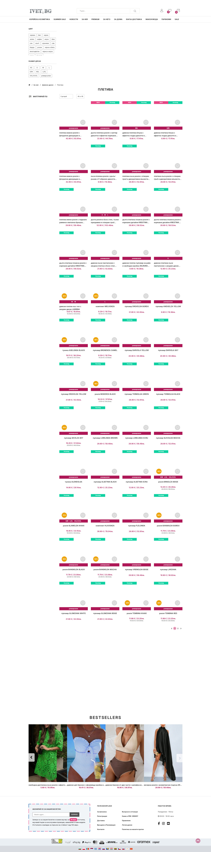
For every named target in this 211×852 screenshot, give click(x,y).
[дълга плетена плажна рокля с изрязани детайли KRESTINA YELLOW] (136, 202)
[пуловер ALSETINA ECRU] (136, 464)
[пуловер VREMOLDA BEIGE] (136, 552)
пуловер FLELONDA (136, 526)
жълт (37, 43)
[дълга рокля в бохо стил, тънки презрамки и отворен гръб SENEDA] (105, 202)
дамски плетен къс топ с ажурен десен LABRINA (70, 307)
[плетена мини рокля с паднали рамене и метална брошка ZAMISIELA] (73, 202)
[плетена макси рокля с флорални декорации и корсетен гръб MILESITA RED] (73, 115)
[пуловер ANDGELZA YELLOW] (168, 289)
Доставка (101, 820)
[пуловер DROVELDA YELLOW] (73, 377)
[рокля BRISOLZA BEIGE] (168, 464)
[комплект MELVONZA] (105, 289)
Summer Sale (60, 19)
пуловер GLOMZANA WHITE (73, 613)
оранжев (45, 43)
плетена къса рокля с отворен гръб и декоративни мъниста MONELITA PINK (135, 177)
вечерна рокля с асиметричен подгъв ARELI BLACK (166, 785)
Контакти (100, 829)
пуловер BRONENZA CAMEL (105, 350)
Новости (73, 19)
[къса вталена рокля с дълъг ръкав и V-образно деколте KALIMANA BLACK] (105, 159)
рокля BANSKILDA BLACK (74, 569)
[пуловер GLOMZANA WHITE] (73, 596)
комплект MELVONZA (105, 306)
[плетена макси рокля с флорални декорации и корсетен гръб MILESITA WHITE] (73, 159)
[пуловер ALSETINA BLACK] (105, 464)
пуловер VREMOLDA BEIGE (136, 569)
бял (39, 35)
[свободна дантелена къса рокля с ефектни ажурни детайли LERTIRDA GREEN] (48, 753)
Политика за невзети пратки (133, 829)
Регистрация (102, 816)
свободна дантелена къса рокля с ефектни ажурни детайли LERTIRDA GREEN (62, 785)
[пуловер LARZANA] (168, 552)
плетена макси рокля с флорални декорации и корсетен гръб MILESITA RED (72, 134)
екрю (47, 39)
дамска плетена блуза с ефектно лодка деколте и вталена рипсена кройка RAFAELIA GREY (133, 134)
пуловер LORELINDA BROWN (105, 438)
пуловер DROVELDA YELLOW (73, 394)
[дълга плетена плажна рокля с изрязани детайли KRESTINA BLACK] (168, 202)
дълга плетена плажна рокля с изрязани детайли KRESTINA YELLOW (136, 221)
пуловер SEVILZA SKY (73, 438)
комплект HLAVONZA (105, 526)
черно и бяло (50, 47)
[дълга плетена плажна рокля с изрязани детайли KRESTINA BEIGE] (73, 245)
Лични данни (127, 825)
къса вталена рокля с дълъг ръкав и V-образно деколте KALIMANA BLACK (103, 177)
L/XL (44, 72)
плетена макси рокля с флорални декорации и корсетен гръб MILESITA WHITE (73, 177)
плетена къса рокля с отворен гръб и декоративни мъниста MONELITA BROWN (167, 177)
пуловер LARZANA (168, 569)
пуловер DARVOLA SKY (168, 350)
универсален (46, 76)
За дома (118, 19)
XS (31, 67)
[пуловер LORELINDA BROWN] (105, 420)
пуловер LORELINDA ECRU (136, 438)
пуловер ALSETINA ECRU (137, 482)
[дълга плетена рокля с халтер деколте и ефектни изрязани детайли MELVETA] (105, 115)
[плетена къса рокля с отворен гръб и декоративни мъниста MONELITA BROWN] (168, 159)
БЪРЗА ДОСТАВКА (134, 19)
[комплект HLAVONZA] (105, 508)
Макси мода (152, 19)
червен (32, 35)
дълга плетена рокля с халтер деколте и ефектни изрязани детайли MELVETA (104, 134)
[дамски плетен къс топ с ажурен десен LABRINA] (73, 289)
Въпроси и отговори (130, 812)
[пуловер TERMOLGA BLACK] (168, 377)
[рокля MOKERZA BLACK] (105, 377)
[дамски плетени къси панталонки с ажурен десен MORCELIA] (168, 245)
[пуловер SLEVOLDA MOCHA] (168, 420)
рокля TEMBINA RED (168, 613)
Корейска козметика (39, 19)
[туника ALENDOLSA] (73, 464)
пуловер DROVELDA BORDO (137, 306)
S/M (31, 72)
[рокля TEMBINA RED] (168, 596)
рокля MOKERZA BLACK (105, 394)
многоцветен (34, 51)
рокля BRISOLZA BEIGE (168, 482)
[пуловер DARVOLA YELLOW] (136, 333)
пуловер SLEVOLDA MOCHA (168, 438)
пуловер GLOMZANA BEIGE (105, 613)
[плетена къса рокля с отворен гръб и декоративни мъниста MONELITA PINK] (136, 159)
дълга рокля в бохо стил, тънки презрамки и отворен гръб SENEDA (105, 221)
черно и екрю (47, 51)
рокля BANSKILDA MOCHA (105, 569)
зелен (32, 39)
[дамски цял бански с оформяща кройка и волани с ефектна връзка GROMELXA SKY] (86, 753)
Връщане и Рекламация (106, 825)
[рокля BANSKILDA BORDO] (168, 508)
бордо (32, 47)
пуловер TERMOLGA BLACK (168, 394)
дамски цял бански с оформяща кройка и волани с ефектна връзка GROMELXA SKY (104, 785)
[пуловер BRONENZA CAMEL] (105, 333)
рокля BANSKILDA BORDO (168, 526)
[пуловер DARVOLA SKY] (168, 333)
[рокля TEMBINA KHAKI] (136, 596)
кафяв (39, 39)
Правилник (126, 820)
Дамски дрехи (48, 85)
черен (46, 35)
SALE (177, 19)
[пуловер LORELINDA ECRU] (136, 420)
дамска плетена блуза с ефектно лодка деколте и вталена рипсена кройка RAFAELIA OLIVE (165, 134)
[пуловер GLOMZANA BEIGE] (105, 596)
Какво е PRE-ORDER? (130, 816)
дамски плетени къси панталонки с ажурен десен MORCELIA (166, 264)
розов (39, 47)
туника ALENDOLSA (73, 482)
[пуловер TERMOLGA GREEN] (136, 377)
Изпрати (74, 814)
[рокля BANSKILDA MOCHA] (105, 552)
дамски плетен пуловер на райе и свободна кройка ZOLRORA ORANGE (136, 264)
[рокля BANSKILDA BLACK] (73, 552)
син (31, 43)
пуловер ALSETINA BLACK (105, 482)
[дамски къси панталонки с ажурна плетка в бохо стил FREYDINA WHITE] (105, 245)
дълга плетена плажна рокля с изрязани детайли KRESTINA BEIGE (72, 264)
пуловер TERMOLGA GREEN (137, 394)
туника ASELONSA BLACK (73, 350)
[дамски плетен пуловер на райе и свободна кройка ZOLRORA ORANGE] (136, 245)
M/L (37, 72)
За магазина (102, 812)
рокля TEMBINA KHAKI (137, 613)
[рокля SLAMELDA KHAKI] (73, 508)
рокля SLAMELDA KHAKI (73, 526)
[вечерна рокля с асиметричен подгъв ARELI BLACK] (163, 753)
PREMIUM (95, 19)
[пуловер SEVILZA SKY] (73, 420)
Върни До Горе (198, 840)
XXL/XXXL (34, 76)
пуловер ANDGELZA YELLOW (168, 306)
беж (53, 39)
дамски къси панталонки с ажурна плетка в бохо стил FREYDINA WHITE (103, 264)
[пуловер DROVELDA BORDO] (136, 289)
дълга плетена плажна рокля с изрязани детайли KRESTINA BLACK (167, 221)
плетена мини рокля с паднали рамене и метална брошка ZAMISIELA (73, 221)
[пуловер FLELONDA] (136, 508)
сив (53, 43)
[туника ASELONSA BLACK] (73, 333)
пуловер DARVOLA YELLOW (137, 350)
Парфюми (166, 19)
